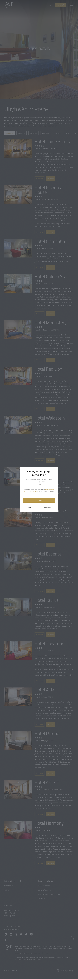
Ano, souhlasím (39, 500)
